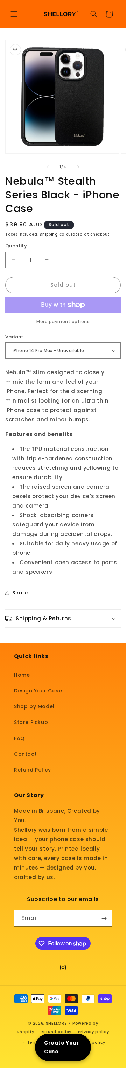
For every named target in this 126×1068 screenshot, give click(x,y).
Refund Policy (32, 769)
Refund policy (56, 1031)
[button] (14, 14)
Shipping (49, 234)
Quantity (16, 246)
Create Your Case (61, 1047)
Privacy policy (93, 1031)
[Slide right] (78, 166)
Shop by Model (34, 706)
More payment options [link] (63, 321)
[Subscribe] (104, 918)
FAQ (19, 738)
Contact (25, 754)
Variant (14, 337)
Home (22, 674)
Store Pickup (31, 722)
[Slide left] (47, 166)
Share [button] (20, 592)
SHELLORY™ (58, 1023)
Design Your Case (38, 690)
